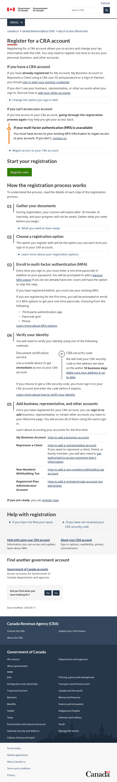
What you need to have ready (40, 228)
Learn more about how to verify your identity (45, 394)
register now (50, 500)
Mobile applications (17, 755)
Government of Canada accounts (27, 569)
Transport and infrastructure (74, 684)
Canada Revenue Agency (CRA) (38, 31)
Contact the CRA (16, 631)
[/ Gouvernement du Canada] (27, 9)
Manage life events (68, 730)
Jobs (9, 677)
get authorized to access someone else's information (74, 458)
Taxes (10, 717)
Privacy (11, 775)
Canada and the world (70, 690)
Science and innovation (70, 704)
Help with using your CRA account (28, 540)
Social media (14, 748)
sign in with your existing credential (45, 82)
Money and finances (69, 697)
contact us (59, 138)
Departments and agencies (73, 659)
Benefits (11, 704)
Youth (61, 724)
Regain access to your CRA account (35, 150)
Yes (48, 593)
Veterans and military (70, 717)
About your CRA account (76, 540)
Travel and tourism (17, 690)
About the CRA (15, 637)
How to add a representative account (72, 445)
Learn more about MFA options (36, 326)
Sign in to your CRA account (73, 31)
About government (17, 666)
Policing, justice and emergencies (76, 677)
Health (10, 710)
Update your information (72, 631)
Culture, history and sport (21, 737)
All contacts (13, 659)
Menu (14, 22)
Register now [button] (19, 172)
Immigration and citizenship (22, 684)
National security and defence (23, 730)
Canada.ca (13, 31)
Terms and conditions (19, 768)
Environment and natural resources (26, 724)
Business (12, 697)
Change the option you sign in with (35, 100)
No (56, 593)
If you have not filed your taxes (32, 522)
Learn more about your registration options (50, 254)
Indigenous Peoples (69, 710)
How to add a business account (68, 437)
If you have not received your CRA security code (84, 524)
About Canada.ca (16, 761)
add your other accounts (54, 93)
